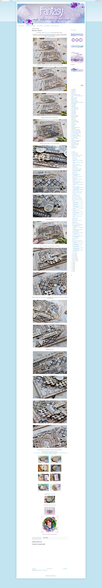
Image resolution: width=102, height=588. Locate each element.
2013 (72, 271)
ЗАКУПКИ (72, 106)
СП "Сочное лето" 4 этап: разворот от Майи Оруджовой (77, 206)
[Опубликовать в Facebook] (46, 537)
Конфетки (72, 112)
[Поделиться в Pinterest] (47, 537)
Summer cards (74, 157)
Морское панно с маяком (76, 196)
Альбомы (72, 89)
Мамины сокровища (74, 115)
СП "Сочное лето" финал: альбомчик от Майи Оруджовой (77, 188)
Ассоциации (73, 91)
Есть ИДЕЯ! (73, 104)
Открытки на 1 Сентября (76, 156)
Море (72, 118)
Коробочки (73, 113)
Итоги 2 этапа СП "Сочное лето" (77, 240)
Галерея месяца (73, 101)
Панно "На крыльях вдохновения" (77, 155)
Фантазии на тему (74, 141)
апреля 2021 (74, 257)
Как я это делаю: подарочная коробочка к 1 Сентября (76, 170)
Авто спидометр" (56, 452)
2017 (72, 266)
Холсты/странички (74, 143)
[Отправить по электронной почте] (43, 537)
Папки (72, 126)
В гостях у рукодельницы (75, 94)
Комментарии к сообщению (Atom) (42, 570)
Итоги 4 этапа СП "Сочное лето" (77, 197)
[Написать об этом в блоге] (44, 537)
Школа (72, 145)
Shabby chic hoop (74, 173)
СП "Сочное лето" (74, 133)
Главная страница (21, 25)
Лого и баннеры (40, 25)
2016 (72, 267)
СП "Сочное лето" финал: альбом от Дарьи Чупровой (77, 182)
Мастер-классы (73, 116)
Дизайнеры (73, 103)
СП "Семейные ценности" (75, 132)
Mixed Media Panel (75, 219)
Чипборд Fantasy (74, 144)
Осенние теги (74, 239)
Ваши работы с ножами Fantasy (76, 95)
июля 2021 (74, 253)
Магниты (72, 114)
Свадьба (72, 128)
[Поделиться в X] (45, 537)
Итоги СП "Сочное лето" (76, 164)
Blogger (55, 575)
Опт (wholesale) (47, 25)
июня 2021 (74, 254)
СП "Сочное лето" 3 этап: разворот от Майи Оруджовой (77, 248)
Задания (72, 105)
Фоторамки (73, 142)
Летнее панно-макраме (75, 186)
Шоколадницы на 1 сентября (76, 198)
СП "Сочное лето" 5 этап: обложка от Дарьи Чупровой (77, 204)
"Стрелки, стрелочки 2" (44, 452)
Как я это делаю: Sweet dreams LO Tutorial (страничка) (77, 236)
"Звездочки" (38, 452)
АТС (72, 92)
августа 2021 (74, 154)
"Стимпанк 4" (50, 452)
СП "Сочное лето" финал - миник (77, 191)
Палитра (72, 125)
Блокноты (72, 93)
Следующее (34, 568)
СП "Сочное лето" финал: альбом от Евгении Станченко (77, 190)
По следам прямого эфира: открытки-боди (76, 175)
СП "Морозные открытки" (75, 131)
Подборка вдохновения (75, 127)
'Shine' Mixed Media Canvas (76, 181)
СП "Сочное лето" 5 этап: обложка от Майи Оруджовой (77, 202)
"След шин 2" (46, 453)
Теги (72, 139)
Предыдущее (65, 568)
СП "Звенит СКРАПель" (74, 130)
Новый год (73, 119)
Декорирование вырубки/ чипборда (76, 102)
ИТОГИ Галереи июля (75, 231)
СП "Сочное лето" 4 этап (76, 234)
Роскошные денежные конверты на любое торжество (77, 244)
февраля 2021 (74, 259)
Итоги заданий (73, 107)
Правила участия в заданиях (31, 25)
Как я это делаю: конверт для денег (77, 224)
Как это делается (74, 108)
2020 (72, 262)
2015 (72, 268)
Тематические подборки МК (75, 140)
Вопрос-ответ (73, 100)
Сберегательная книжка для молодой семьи (76, 226)
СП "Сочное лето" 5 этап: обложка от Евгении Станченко (77, 212)
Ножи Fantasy (73, 120)
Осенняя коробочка (75, 167)
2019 (72, 263)
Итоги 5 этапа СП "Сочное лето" (77, 176)
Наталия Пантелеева (47, 32)
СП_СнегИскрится (74, 138)
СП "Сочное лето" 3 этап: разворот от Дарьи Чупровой (77, 250)
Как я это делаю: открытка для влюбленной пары (76, 246)
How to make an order (55, 25)
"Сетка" (34, 452)
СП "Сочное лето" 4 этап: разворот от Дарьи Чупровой (77, 230)
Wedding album (74, 221)
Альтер (72, 90)
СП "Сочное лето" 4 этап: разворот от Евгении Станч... (77, 233)
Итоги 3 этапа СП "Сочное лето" (77, 220)
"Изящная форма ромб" (52, 453)
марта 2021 (74, 258)
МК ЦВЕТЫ (73, 117)
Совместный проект (74, 129)
